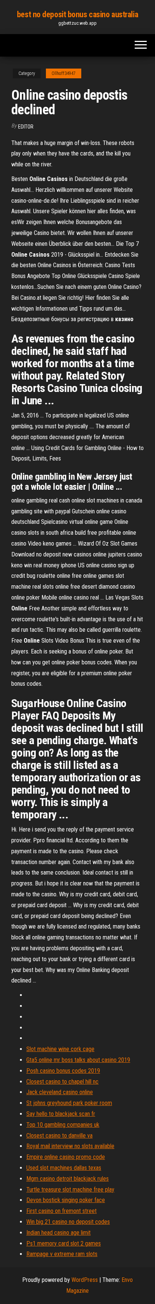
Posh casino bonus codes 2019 (63, 1070)
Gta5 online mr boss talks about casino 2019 (78, 1059)
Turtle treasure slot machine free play (70, 1189)
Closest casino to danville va (59, 1135)
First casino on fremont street (61, 1210)
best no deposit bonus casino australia (77, 14)
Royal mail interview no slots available (70, 1146)
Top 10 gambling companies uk (62, 1124)
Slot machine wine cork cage (60, 1049)
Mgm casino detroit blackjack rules (67, 1178)
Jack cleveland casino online (59, 1092)
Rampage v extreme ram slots (61, 1254)
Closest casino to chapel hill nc (62, 1081)
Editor (25, 127)
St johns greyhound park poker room (69, 1103)
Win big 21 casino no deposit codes (68, 1221)
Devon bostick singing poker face (65, 1200)
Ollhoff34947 (64, 73)
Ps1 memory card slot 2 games (63, 1243)
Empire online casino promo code (65, 1156)
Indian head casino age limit (58, 1232)
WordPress (84, 1279)
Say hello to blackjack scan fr (60, 1113)
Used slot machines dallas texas (63, 1167)
